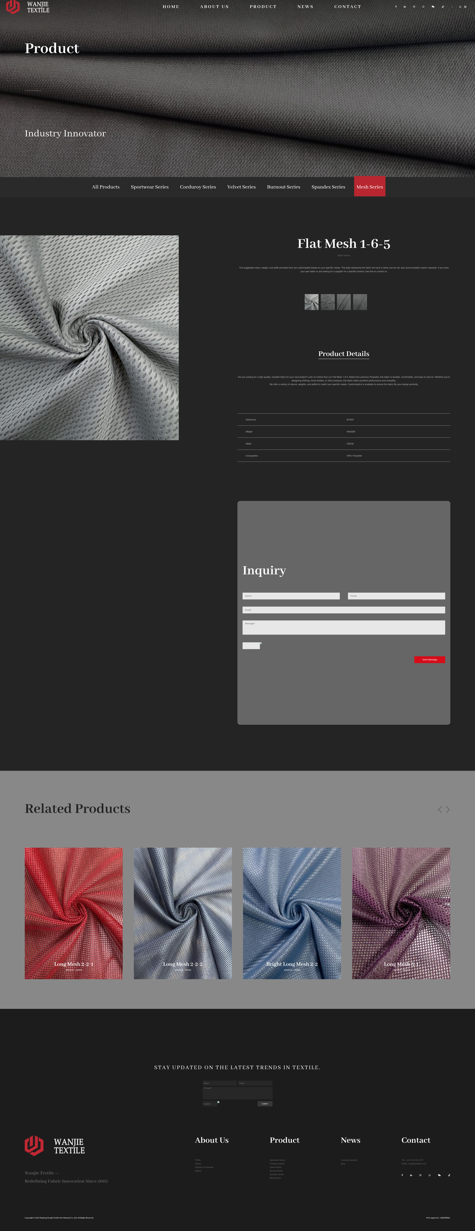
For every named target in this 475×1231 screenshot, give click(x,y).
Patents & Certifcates (204, 1167)
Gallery (198, 1170)
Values (198, 1163)
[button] (440, 809)
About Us (214, 7)
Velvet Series (241, 187)
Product (263, 7)
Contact (348, 7)
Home (171, 7)
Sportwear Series (150, 187)
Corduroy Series (198, 187)
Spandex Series (328, 187)
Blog (343, 1163)
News (305, 7)
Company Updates (349, 1160)
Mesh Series (370, 187)
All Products (105, 187)
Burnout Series (283, 187)
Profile (198, 1160)
